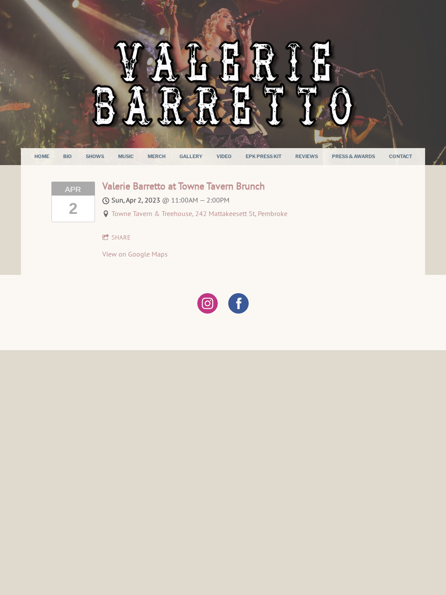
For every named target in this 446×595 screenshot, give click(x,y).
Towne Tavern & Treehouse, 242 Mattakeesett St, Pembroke (199, 213)
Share (121, 237)
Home (41, 156)
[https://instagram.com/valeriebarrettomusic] (207, 304)
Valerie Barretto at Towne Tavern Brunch (183, 186)
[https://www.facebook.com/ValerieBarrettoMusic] (238, 304)
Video (224, 156)
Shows (95, 156)
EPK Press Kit (263, 156)
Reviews (306, 156)
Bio (67, 156)
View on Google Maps (135, 254)
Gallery (191, 156)
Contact (400, 156)
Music (126, 156)
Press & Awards (353, 156)
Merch (157, 156)
